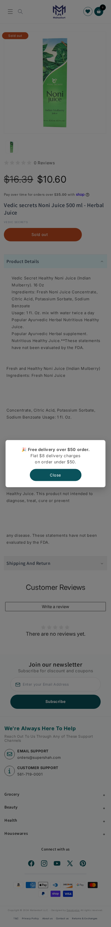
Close (55, 474)
